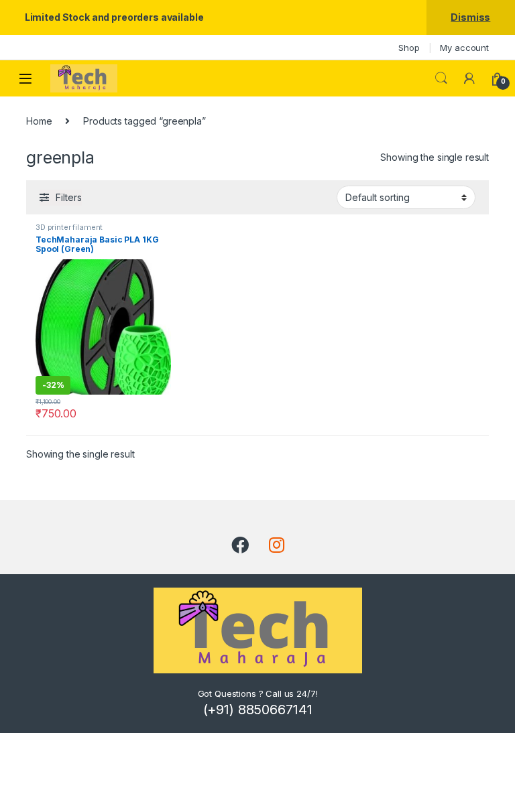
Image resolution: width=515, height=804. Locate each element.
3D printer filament (69, 227)
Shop (408, 47)
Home (39, 121)
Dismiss (470, 17)
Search (441, 78)
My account (464, 47)
